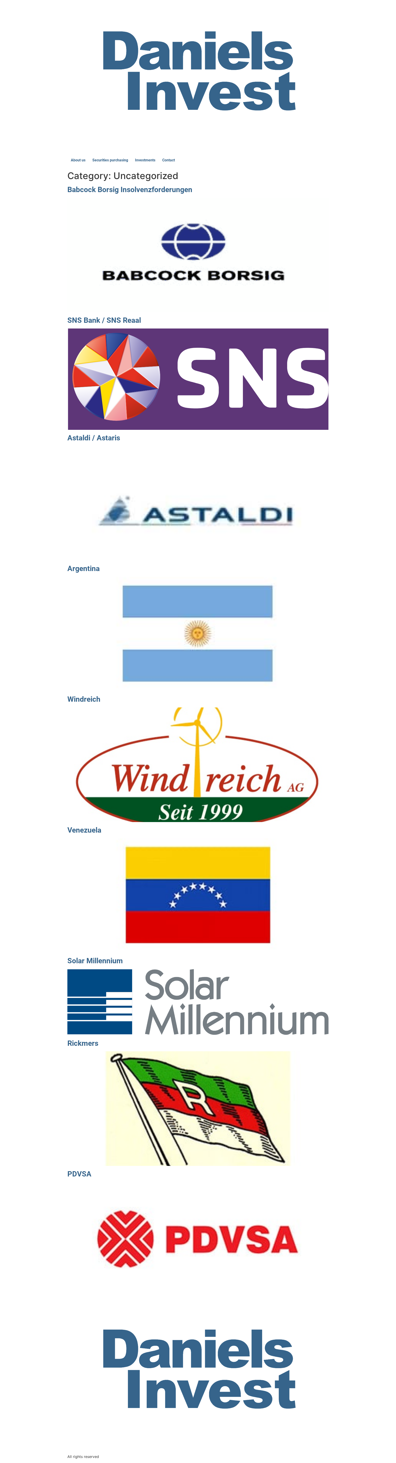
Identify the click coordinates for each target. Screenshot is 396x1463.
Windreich (83, 699)
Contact (168, 160)
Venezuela (84, 830)
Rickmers (82, 1043)
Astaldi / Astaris (93, 437)
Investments (145, 160)
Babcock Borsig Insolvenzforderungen (129, 189)
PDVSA (79, 1174)
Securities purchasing (110, 160)
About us (78, 160)
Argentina (83, 568)
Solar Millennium (95, 960)
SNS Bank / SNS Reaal (104, 320)
